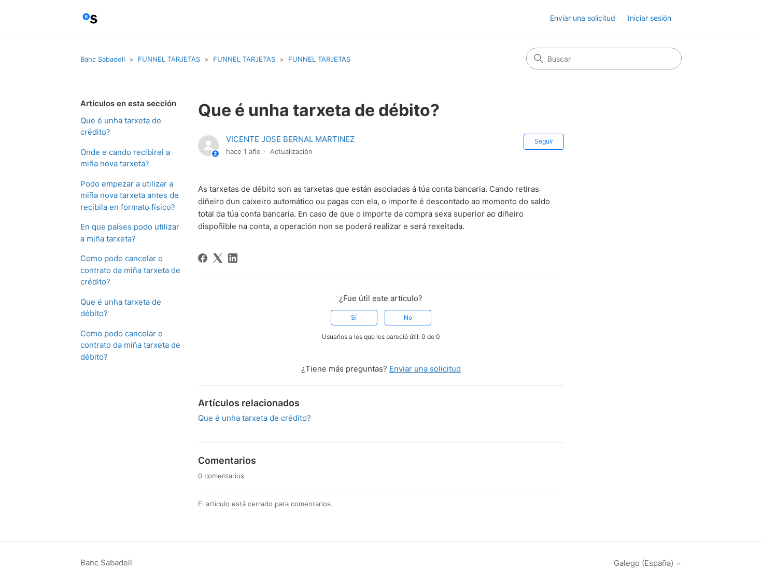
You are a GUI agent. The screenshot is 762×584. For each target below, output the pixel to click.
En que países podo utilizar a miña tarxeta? (129, 233)
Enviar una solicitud (582, 17)
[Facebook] (202, 258)
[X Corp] (217, 258)
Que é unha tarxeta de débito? (120, 308)
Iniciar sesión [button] (649, 17)
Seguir (543, 141)
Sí (354, 317)
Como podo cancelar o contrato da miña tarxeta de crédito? (130, 270)
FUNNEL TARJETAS (169, 59)
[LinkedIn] (232, 258)
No (408, 317)
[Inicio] (90, 18)
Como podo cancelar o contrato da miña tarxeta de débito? (130, 345)
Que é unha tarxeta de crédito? (120, 126)
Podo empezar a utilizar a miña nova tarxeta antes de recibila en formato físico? (129, 195)
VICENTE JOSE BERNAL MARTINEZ (290, 139)
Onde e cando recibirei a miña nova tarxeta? (125, 158)
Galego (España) (644, 563)
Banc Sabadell (102, 59)
